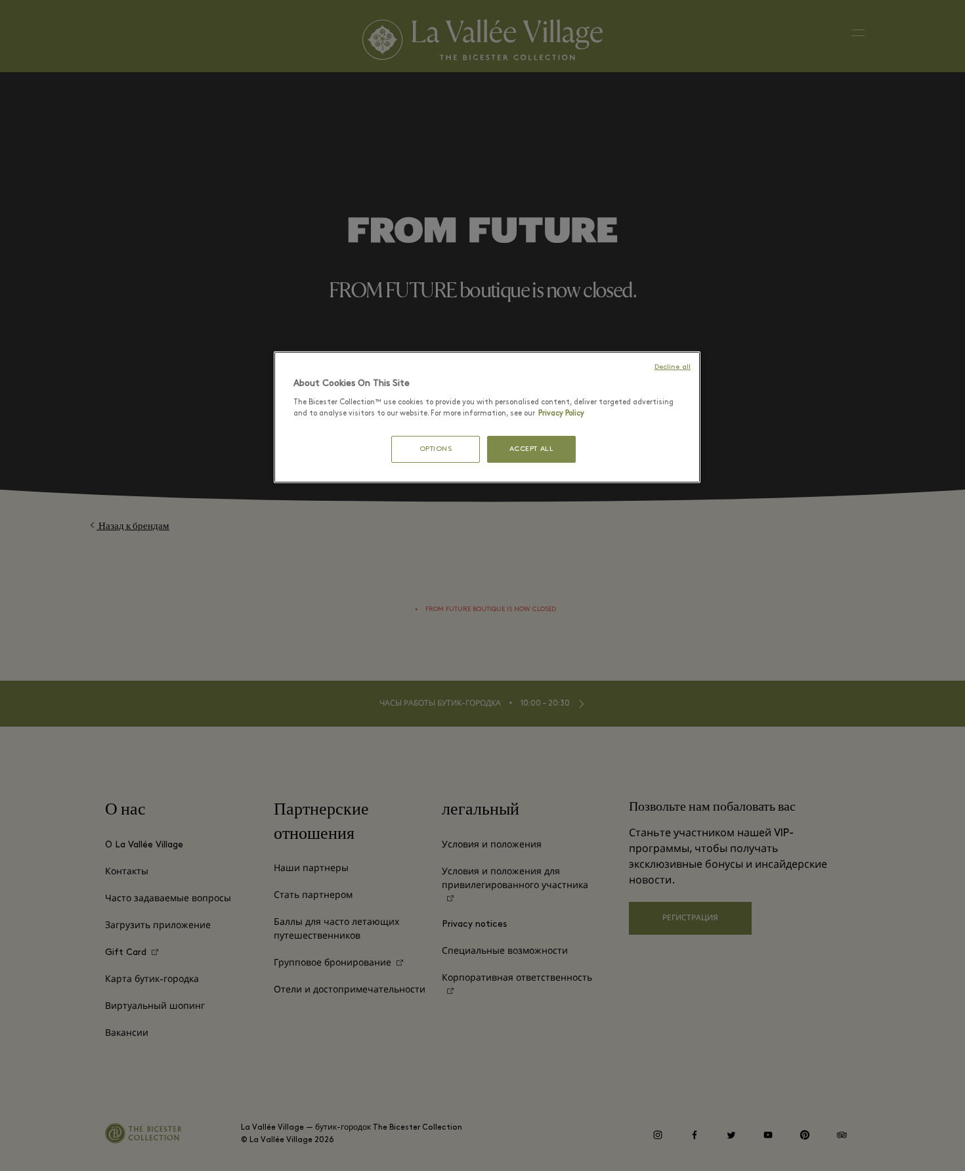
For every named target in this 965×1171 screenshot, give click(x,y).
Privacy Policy (561, 413)
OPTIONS (435, 449)
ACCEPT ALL (531, 449)
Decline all (672, 367)
